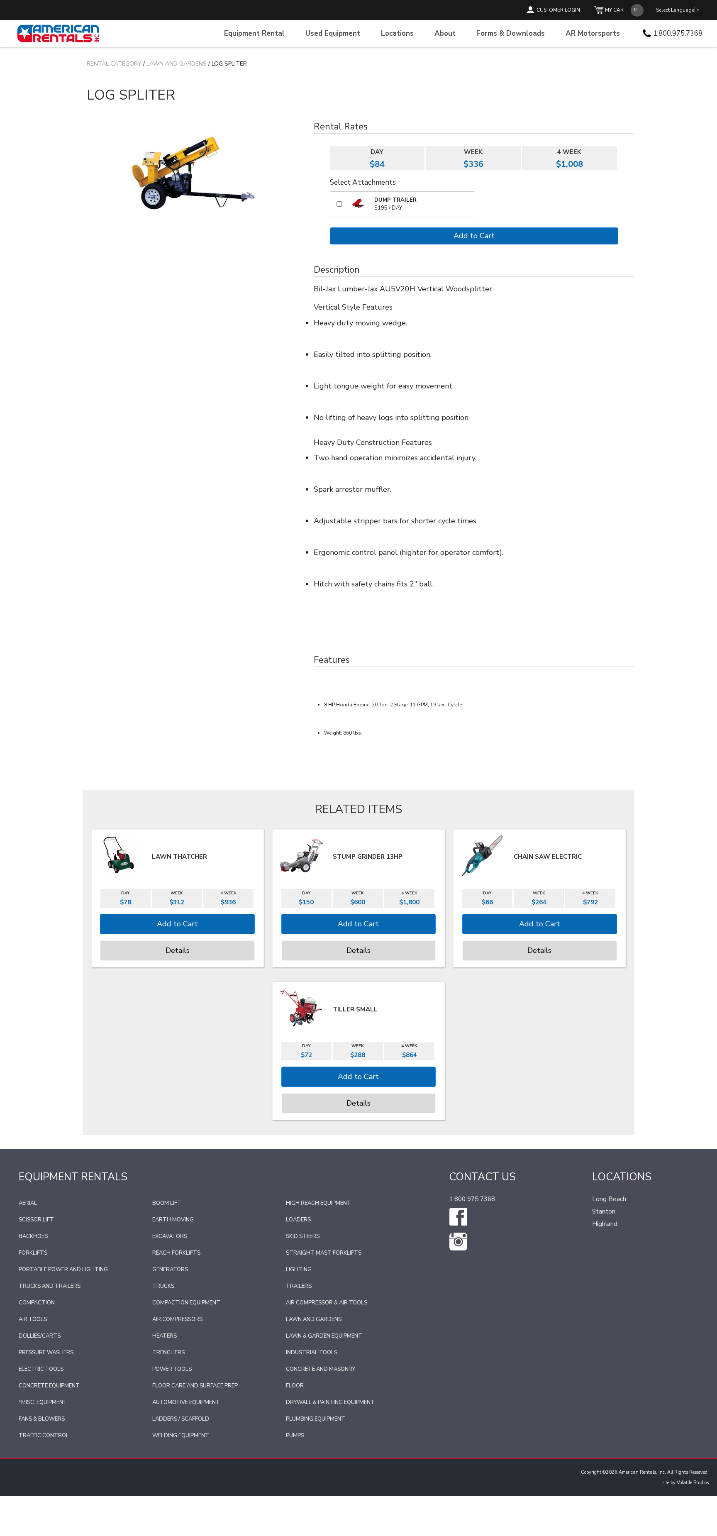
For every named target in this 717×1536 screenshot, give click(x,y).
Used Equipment (332, 33)
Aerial (28, 1203)
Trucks (163, 1286)
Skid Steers (302, 1236)
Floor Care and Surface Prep (195, 1385)
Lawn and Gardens (176, 64)
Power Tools (172, 1369)
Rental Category (114, 64)
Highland (604, 1224)
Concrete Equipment (49, 1385)
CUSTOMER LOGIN (558, 10)
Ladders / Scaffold (180, 1419)
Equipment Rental (254, 33)
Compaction (37, 1302)
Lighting (299, 1269)
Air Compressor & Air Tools (326, 1302)
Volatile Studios (693, 1483)
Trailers (299, 1286)
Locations (397, 33)
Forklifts (33, 1253)
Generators (170, 1269)
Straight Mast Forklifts (323, 1253)
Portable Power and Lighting (63, 1269)
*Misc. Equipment (43, 1402)
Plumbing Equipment (315, 1419)
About (445, 33)
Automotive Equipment (186, 1402)
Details (178, 950)
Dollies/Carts (40, 1336)
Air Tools (33, 1319)
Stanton (603, 1211)
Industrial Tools (311, 1352)
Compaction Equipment (186, 1302)
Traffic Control (44, 1435)
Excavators (169, 1236)
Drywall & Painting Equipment (330, 1402)
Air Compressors (177, 1319)
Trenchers (168, 1352)
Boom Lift (166, 1203)
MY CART (616, 10)
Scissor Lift (36, 1219)
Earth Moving (173, 1219)
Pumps (295, 1435)
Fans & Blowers (42, 1419)
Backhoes (33, 1236)
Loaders (298, 1219)
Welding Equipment (180, 1435)
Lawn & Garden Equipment (324, 1336)
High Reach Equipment (318, 1203)
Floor (295, 1385)
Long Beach (609, 1199)
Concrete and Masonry (320, 1369)
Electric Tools (41, 1369)
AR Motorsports (593, 33)
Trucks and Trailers (49, 1286)
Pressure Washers (46, 1352)
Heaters (164, 1336)
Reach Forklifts (176, 1253)
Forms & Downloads (510, 33)
